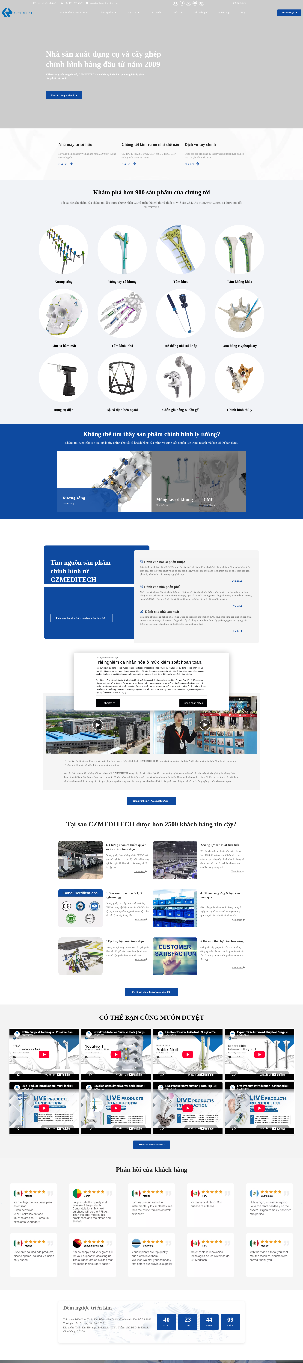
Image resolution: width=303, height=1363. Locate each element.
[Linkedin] (182, 3)
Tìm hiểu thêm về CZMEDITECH (151, 801)
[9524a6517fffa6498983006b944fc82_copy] (80, 956)
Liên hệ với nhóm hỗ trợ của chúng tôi (151, 992)
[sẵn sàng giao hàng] (175, 908)
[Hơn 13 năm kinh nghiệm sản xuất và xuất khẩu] (80, 860)
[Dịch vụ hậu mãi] (175, 956)
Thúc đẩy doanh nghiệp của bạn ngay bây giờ (81, 618)
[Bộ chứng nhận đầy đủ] (80, 908)
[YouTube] (195, 3)
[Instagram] (201, 3)
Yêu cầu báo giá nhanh (63, 95)
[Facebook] (175, 3)
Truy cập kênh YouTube (151, 1144)
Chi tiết (65, 164)
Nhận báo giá (289, 13)
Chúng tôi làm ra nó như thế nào (150, 144)
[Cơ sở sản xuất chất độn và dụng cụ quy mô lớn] (175, 860)
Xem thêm (67, 503)
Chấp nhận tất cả (193, 703)
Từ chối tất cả (107, 703)
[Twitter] (188, 3)
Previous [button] (1, 1203)
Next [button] (301, 1203)
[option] (33, 1205)
